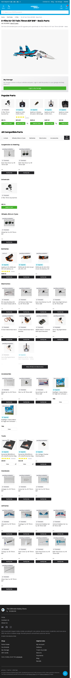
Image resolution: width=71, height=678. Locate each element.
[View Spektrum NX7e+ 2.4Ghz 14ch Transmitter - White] (51, 103)
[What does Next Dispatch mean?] (20, 1)
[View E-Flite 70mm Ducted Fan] (7, 103)
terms (9, 670)
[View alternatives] (15, 464)
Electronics (42, 138)
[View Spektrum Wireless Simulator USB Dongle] (36, 103)
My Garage (59, 2)
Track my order (41, 650)
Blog (52, 2)
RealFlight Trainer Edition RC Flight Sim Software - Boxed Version (60, 393)
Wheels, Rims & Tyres (18, 138)
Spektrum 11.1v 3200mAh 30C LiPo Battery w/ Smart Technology (8, 268)
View (60, 402)
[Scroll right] (61, 138)
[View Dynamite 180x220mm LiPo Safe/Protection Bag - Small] (9, 444)
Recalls (38, 661)
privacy (3, 670)
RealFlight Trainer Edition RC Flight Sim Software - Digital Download (8, 420)
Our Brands (5, 647)
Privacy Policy (32, 674)
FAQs (3, 617)
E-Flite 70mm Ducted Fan (5, 113)
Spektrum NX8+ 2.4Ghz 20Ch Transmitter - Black (21, 113)
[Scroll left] (2, 138)
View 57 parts (14, 23)
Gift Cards (4, 653)
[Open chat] (65, 673)
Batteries (32, 138)
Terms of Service (44, 674)
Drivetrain (5, 138)
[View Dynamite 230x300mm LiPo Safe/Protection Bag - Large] (26, 444)
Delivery (39, 647)
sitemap (15, 670)
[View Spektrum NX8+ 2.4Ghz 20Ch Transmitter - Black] (22, 103)
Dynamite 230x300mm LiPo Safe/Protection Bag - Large (25, 455)
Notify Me (9, 173)
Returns (39, 653)
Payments (39, 656)
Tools (3, 436)
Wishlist (66, 2)
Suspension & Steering (10, 145)
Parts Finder (5, 644)
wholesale (19, 657)
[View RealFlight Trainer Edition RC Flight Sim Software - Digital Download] (9, 410)
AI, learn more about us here (8, 636)
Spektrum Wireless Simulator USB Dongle (36, 113)
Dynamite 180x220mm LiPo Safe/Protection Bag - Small (8, 455)
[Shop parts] (27, 123)
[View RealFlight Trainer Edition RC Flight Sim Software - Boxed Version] (60, 382)
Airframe (4, 506)
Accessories (54, 138)
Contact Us (46, 2)
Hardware (5, 471)
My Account (40, 644)
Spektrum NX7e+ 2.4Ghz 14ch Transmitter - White (51, 113)
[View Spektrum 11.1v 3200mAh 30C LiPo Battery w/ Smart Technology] (9, 257)
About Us (4, 623)
